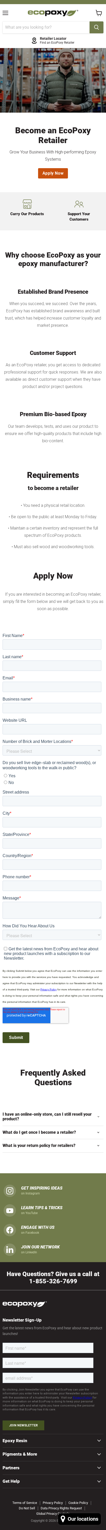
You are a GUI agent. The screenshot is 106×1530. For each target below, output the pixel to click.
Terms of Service (24, 1503)
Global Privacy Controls (53, 1514)
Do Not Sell (27, 1508)
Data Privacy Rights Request (61, 1508)
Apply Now (53, 173)
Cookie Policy (78, 1503)
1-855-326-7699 (53, 1281)
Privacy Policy (53, 1503)
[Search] (96, 27)
